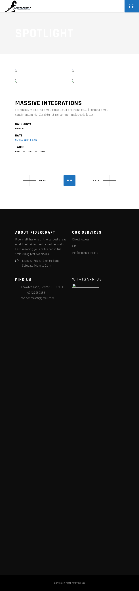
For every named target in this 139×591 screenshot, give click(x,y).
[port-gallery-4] (98, 81)
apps (17, 151)
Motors (19, 128)
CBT (75, 246)
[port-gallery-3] (41, 81)
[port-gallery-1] (41, 71)
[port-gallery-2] (98, 71)
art (30, 151)
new (43, 151)
